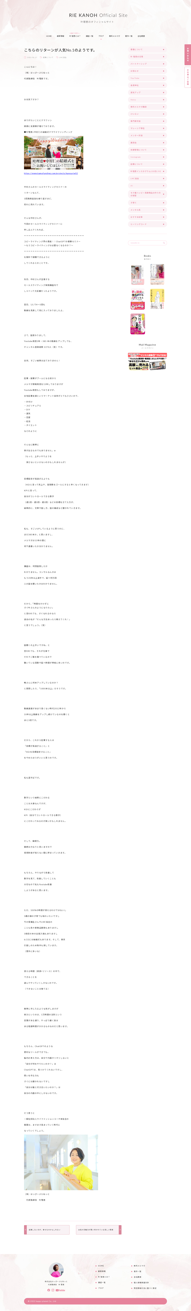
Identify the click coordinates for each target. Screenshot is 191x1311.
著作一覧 (128, 36)
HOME (49, 36)
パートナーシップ (139, 64)
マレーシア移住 (138, 128)
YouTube (135, 78)
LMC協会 (63, 57)
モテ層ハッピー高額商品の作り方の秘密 (146, 194)
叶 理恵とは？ (75, 36)
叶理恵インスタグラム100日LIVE (146, 171)
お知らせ (135, 71)
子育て (134, 203)
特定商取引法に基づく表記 (145, 1288)
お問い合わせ (188, 55)
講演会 (134, 143)
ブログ (101, 36)
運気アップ (136, 92)
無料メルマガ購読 (139, 107)
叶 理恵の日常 (137, 57)
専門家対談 (136, 121)
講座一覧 (89, 36)
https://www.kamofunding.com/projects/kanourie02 (51, 173)
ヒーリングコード (139, 224)
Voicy (133, 100)
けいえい (135, 114)
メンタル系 (136, 210)
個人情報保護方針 (141, 1283)
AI (132, 186)
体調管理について (139, 150)
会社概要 (141, 36)
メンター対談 (137, 135)
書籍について (137, 49)
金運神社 (135, 85)
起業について (48, 57)
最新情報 (60, 36)
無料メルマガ (114, 36)
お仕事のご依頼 (188, 77)
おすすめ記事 (137, 217)
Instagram (136, 157)
